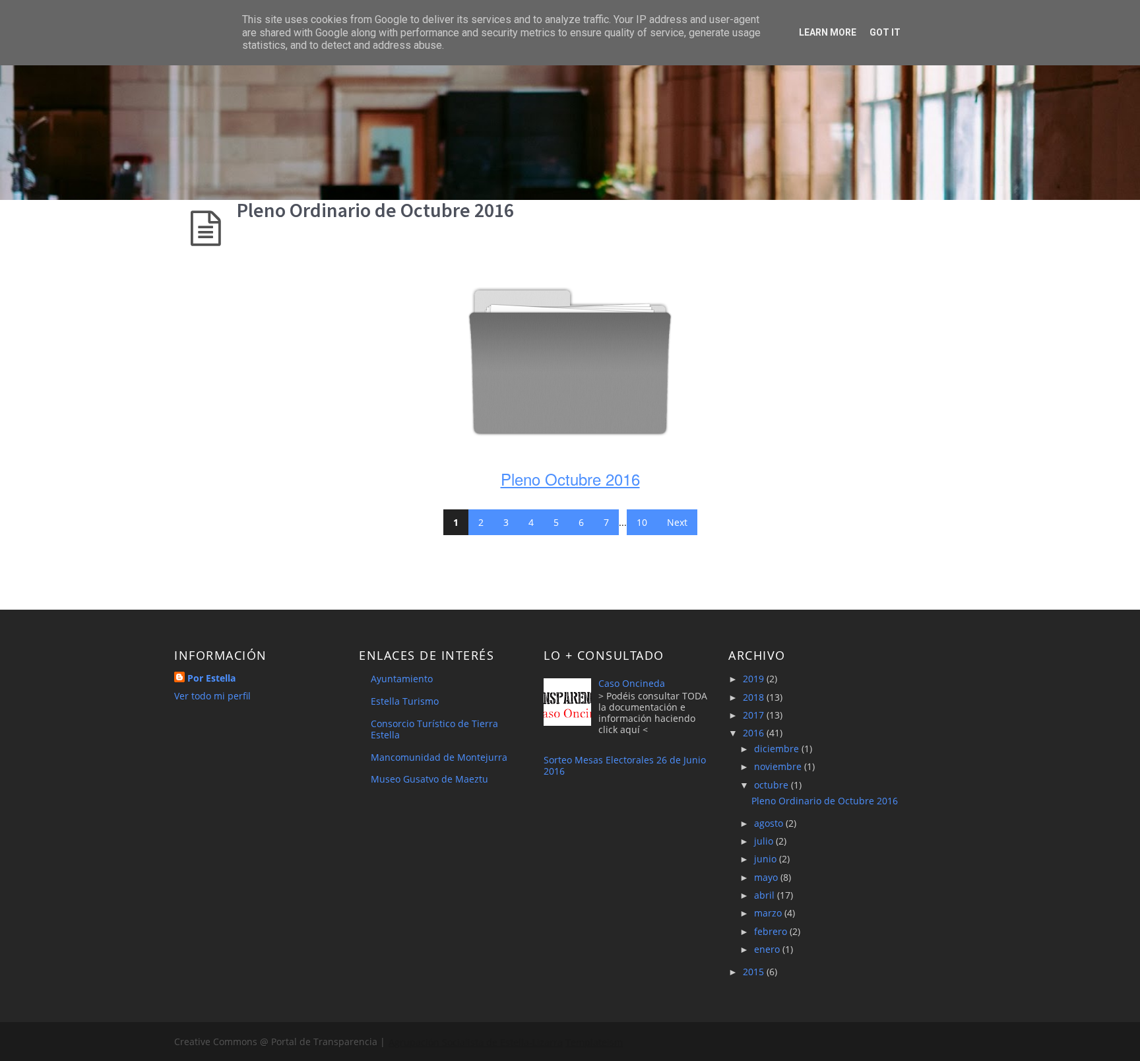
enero (768, 949)
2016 (755, 732)
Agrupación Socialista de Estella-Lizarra (475, 1041)
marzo (769, 913)
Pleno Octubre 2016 (570, 478)
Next (677, 522)
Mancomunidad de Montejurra (439, 757)
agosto (770, 823)
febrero (772, 931)
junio (766, 858)
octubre (772, 785)
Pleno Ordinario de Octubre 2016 (375, 209)
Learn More (827, 32)
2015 (755, 971)
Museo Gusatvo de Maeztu (429, 779)
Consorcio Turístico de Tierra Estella (434, 729)
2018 (755, 697)
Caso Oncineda (631, 683)
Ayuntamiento (402, 678)
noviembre (779, 766)
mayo (767, 877)
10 (642, 522)
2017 (755, 715)
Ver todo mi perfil (212, 696)
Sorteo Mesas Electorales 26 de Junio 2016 (625, 765)
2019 (755, 678)
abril (765, 895)
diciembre (778, 748)
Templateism (593, 1041)
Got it (885, 32)
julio (765, 841)
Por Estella (211, 678)
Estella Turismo (405, 701)
